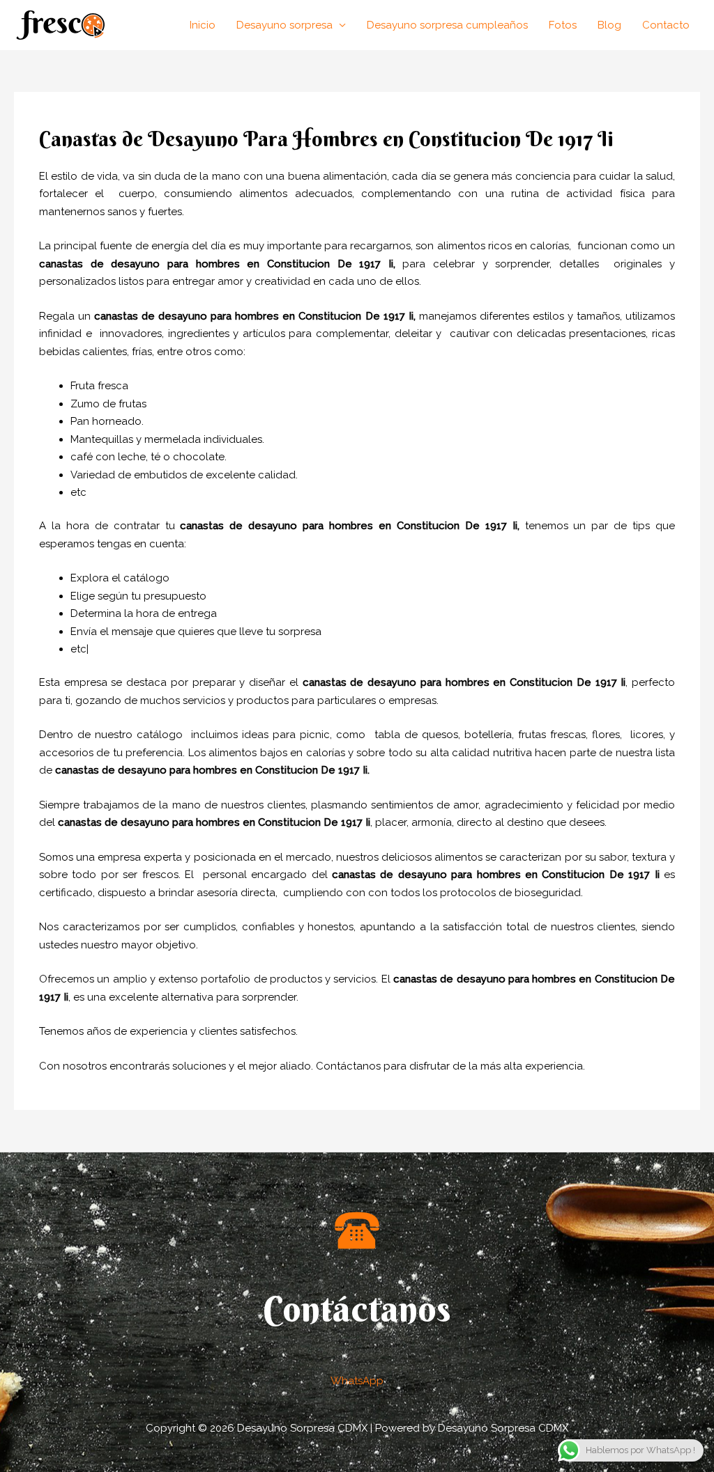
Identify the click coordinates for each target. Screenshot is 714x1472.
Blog (609, 25)
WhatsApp (357, 1381)
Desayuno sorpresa (284, 25)
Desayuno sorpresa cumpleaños (447, 25)
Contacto (666, 25)
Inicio (202, 25)
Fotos (563, 25)
